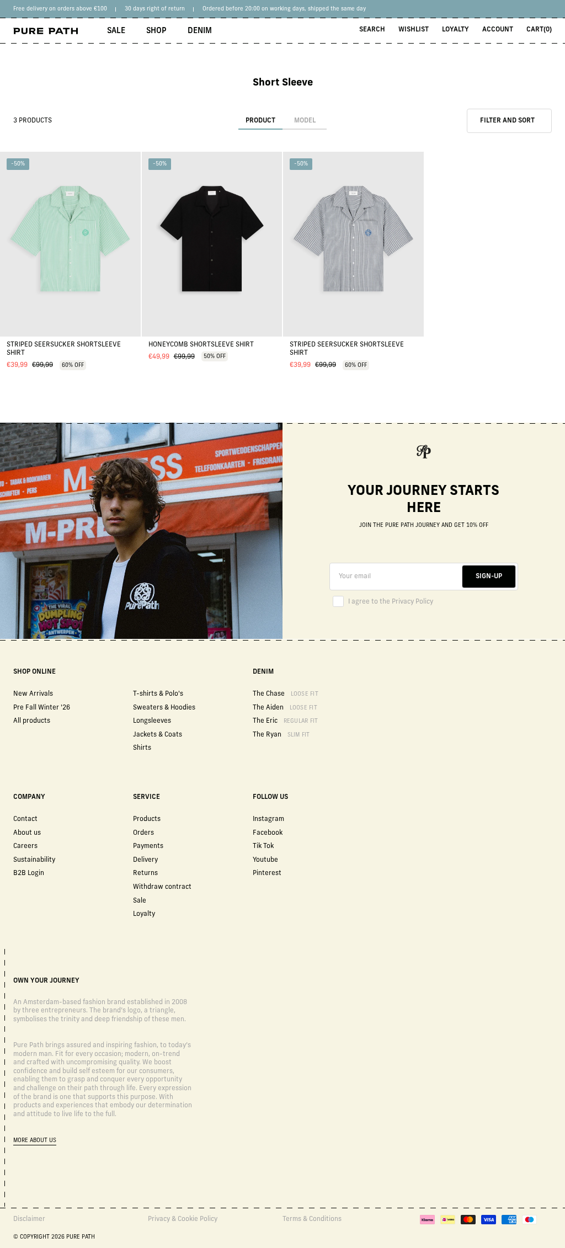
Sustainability (34, 860)
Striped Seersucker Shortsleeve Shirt (64, 349)
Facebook (267, 833)
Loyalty (455, 29)
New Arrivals (33, 694)
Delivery (145, 860)
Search (372, 29)
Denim (200, 31)
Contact (25, 819)
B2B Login (28, 873)
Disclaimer (29, 1219)
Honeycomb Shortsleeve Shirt (201, 345)
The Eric (285, 721)
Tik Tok (263, 846)
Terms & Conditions (312, 1219)
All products (31, 721)
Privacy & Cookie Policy (182, 1219)
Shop (156, 31)
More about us (34, 1141)
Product (260, 121)
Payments (148, 846)
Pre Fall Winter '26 (41, 708)
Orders (143, 833)
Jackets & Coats (157, 735)
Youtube (265, 860)
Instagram (268, 819)
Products (147, 819)
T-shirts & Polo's (158, 694)
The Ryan (281, 735)
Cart (539, 29)
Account (497, 29)
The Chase (285, 694)
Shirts (142, 748)
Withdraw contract (162, 887)
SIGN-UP (489, 576)
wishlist (413, 29)
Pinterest (267, 873)
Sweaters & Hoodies (164, 708)
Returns (145, 873)
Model (305, 121)
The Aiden (285, 708)
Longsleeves (152, 721)
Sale (116, 31)
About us (27, 833)
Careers (25, 846)
